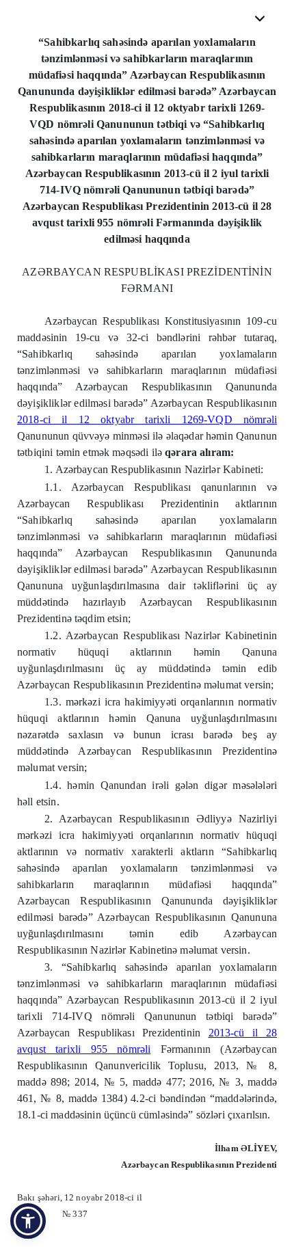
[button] (28, 1221)
